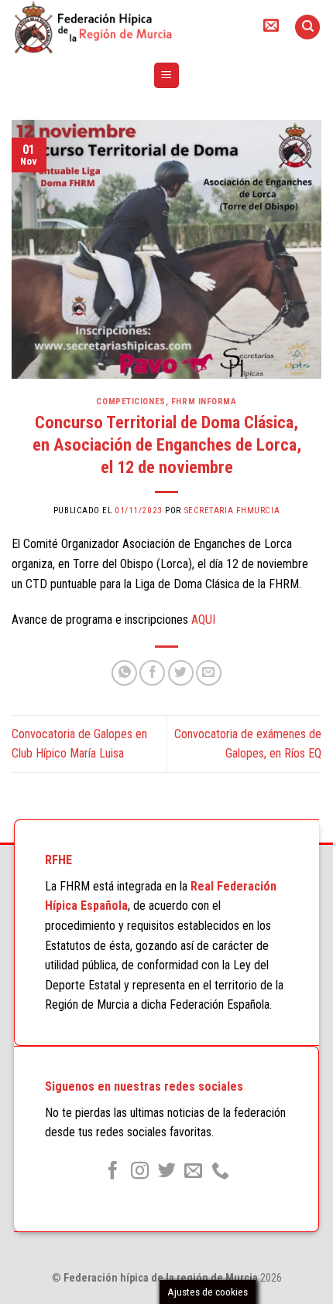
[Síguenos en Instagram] (140, 1172)
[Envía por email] (208, 673)
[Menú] (167, 75)
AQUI (203, 619)
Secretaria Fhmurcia (232, 511)
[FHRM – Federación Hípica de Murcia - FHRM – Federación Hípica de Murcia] (123, 27)
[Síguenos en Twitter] (166, 1172)
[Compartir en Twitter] (181, 673)
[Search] (307, 27)
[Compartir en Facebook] (152, 673)
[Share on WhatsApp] (124, 673)
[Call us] (220, 1172)
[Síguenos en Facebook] (113, 1172)
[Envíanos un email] (193, 1172)
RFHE (58, 860)
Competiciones (130, 402)
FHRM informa (204, 402)
